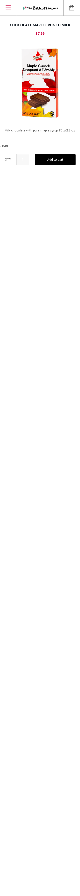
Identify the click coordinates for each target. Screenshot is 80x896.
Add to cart (55, 159)
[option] (40, 83)
